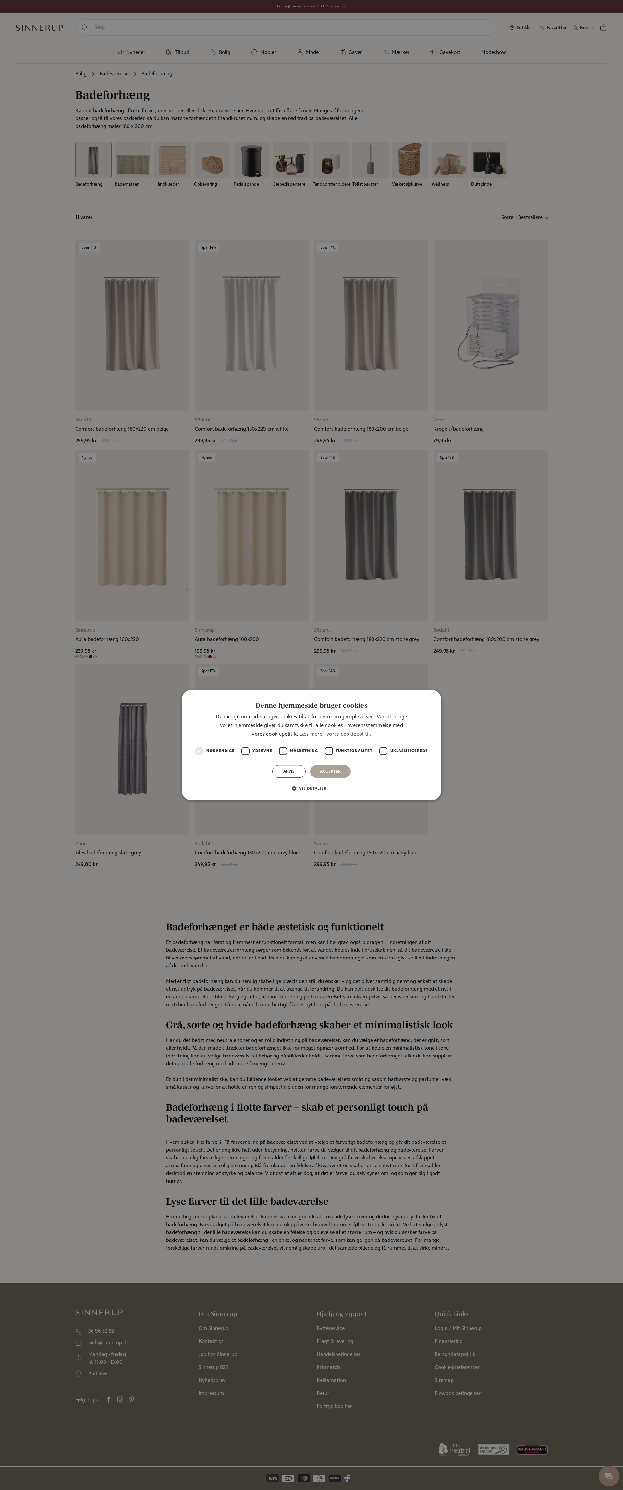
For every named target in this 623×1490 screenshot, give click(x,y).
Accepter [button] (330, 771)
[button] (311, 788)
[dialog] (311, 745)
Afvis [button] (289, 771)
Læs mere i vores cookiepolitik (335, 734)
